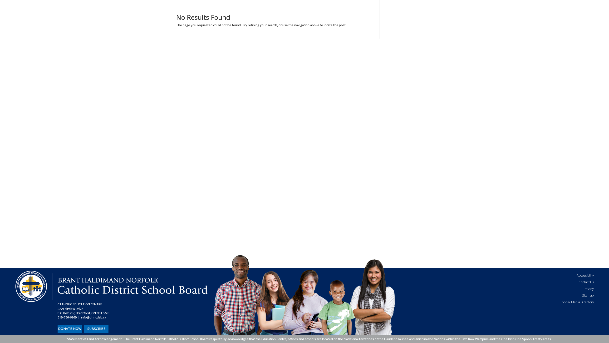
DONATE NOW (69, 328)
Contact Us (586, 282)
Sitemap (588, 295)
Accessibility (585, 275)
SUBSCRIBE (96, 328)
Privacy (589, 289)
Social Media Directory (578, 302)
